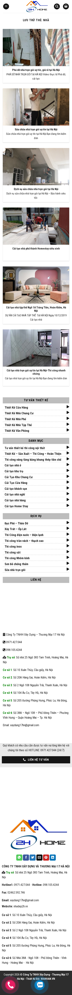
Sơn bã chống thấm (16, 564)
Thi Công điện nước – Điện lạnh (24, 535)
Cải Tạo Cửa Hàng (16, 483)
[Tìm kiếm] (57, 6)
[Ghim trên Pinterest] (46, 858)
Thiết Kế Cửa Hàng (16, 407)
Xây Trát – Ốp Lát (15, 529)
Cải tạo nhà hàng (15, 500)
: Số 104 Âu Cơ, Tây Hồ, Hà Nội (25, 693)
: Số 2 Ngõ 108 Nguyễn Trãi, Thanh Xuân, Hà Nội (35, 685)
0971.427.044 (14, 642)
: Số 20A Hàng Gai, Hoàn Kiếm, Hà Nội (29, 677)
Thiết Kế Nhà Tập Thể (18, 425)
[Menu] (6, 6)
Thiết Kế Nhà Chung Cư (19, 413)
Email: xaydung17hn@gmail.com (21, 725)
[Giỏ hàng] (66, 6)
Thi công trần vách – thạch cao (24, 541)
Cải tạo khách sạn (16, 489)
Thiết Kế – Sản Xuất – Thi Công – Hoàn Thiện (33, 454)
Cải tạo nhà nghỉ (15, 494)
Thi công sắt (12, 552)
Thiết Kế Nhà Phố (15, 419)
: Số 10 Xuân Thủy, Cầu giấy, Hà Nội (28, 670)
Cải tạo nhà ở (13, 465)
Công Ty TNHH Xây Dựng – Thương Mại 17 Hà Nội (35, 634)
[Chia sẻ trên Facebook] (26, 858)
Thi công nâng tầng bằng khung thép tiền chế (33, 459)
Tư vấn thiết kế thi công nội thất (25, 448)
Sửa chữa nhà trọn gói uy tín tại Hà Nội (36, 129)
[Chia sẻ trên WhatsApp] (19, 858)
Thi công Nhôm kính (17, 558)
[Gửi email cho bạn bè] (39, 858)
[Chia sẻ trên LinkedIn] (53, 858)
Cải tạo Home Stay (16, 506)
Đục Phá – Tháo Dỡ (16, 523)
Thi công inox (13, 546)
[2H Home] (36, 6)
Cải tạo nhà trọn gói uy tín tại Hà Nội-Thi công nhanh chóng (36, 372)
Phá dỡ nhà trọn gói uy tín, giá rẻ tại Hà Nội (36, 70)
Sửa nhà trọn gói (15, 570)
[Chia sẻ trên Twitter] (33, 858)
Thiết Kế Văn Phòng (17, 431)
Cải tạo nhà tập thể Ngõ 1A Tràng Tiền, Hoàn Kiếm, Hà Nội (36, 309)
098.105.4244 (13, 650)
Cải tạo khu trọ (14, 471)
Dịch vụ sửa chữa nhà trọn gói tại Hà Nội (36, 189)
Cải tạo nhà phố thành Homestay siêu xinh (36, 248)
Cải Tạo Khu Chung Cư (19, 477)
